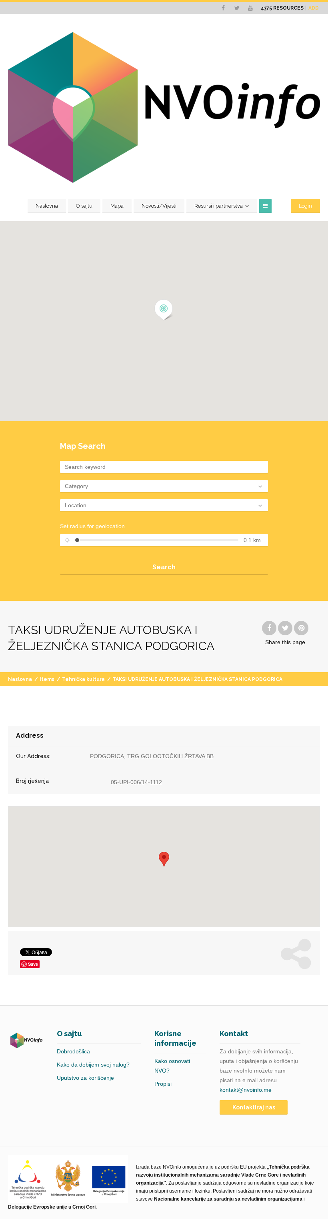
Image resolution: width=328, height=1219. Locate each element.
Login (305, 206)
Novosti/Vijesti (159, 206)
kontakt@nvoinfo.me (246, 1090)
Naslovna (47, 206)
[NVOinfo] (164, 107)
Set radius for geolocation (92, 526)
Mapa (117, 206)
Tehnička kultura (83, 679)
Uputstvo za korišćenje (85, 1078)
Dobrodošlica (73, 1051)
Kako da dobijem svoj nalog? (93, 1064)
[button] (164, 310)
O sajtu (84, 206)
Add (313, 8)
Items (47, 679)
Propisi (163, 1084)
